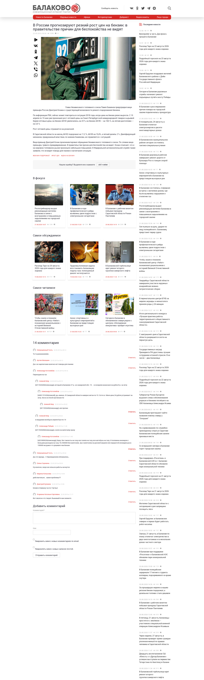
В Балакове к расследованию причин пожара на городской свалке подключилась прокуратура (155, 109)
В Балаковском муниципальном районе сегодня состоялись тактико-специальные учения (153, 142)
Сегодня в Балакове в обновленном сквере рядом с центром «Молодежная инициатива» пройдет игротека (119, 322)
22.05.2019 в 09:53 (56, 463)
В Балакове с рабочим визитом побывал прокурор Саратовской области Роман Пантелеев (119, 212)
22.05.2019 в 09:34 (60, 453)
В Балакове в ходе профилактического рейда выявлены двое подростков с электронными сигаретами (83, 212)
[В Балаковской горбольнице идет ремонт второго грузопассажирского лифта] (120, 252)
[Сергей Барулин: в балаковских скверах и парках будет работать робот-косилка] (160, 515)
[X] (36, 63)
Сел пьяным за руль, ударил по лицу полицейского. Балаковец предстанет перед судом (153, 229)
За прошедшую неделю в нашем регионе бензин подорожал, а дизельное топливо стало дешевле (154, 590)
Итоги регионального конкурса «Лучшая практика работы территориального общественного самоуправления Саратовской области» (154, 319)
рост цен (55, 155)
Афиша (87, 17)
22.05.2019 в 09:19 (56, 381)
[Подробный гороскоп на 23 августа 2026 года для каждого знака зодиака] (150, 55)
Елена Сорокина (43, 463)
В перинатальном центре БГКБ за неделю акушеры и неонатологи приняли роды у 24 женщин (154, 301)
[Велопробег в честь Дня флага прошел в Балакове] (150, 30)
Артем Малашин (43, 360)
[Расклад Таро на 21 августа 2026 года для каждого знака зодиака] (160, 488)
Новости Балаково (44, 17)
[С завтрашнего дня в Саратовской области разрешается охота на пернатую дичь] (160, 331)
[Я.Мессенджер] (36, 40)
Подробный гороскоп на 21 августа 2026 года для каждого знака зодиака (155, 479)
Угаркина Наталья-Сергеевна (48, 494)
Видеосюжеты (142, 17)
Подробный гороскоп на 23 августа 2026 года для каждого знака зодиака (155, 61)
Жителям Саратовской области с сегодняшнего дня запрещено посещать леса (154, 506)
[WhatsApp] (37, 75)
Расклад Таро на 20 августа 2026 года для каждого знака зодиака (48, 268)
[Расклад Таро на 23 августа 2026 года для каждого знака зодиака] (150, 43)
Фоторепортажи (105, 17)
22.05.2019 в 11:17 (67, 494)
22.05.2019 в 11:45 (61, 426)
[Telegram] (36, 57)
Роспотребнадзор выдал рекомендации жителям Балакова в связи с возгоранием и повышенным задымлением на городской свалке (48, 214)
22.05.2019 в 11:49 (66, 436)
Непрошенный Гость (45, 350)
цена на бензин (68, 155)
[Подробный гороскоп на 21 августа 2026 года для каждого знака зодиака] (160, 473)
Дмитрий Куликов (44, 484)
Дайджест (124, 17)
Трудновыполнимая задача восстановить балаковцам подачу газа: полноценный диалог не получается (82, 269)
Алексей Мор (44, 381)
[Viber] (36, 69)
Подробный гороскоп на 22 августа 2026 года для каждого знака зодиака (155, 382)
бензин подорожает (42, 155)
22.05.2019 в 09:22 (61, 404)
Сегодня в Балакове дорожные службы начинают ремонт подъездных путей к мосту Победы (155, 94)
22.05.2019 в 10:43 (58, 474)
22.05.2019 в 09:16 (61, 371)
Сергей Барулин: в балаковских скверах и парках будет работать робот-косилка (154, 521)
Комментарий (39, 510)
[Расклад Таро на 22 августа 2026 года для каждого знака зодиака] (160, 364)
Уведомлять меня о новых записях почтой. (54, 549)
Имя (34, 528)
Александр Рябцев (46, 426)
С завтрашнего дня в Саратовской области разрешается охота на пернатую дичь (154, 337)
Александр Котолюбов (45, 371)
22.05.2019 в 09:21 (66, 391)
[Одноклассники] (36, 51)
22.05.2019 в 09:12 (60, 350)
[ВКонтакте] (36, 46)
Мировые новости (68, 17)
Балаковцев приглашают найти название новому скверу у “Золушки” (153, 415)
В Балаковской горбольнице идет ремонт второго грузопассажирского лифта (118, 268)
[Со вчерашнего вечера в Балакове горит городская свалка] (160, 442)
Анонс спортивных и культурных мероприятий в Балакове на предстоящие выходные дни (82, 322)
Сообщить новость (109, 8)
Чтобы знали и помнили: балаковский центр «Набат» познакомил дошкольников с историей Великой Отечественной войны (48, 323)
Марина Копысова (44, 474)
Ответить (132, 357)
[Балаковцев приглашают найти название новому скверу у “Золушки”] (160, 409)
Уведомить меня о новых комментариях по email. (57, 541)
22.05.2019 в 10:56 (58, 484)
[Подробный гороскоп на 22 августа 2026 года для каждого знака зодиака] (160, 376)
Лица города (162, 17)
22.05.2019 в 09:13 (57, 360)
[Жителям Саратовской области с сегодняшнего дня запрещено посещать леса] (160, 500)
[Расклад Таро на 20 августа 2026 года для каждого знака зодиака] (49, 252)
